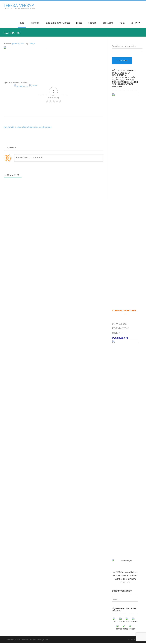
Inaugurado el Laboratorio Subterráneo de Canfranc (27, 127)
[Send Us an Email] (108, 639)
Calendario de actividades (58, 23)
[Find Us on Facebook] (111, 639)
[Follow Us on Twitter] (114, 639)
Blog (22, 23)
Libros (79, 23)
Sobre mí (92, 23)
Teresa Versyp (19, 5)
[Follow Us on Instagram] (121, 639)
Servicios (35, 23)
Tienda (122, 23)
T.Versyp (32, 44)
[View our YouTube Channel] (118, 639)
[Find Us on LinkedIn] (124, 639)
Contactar (108, 23)
